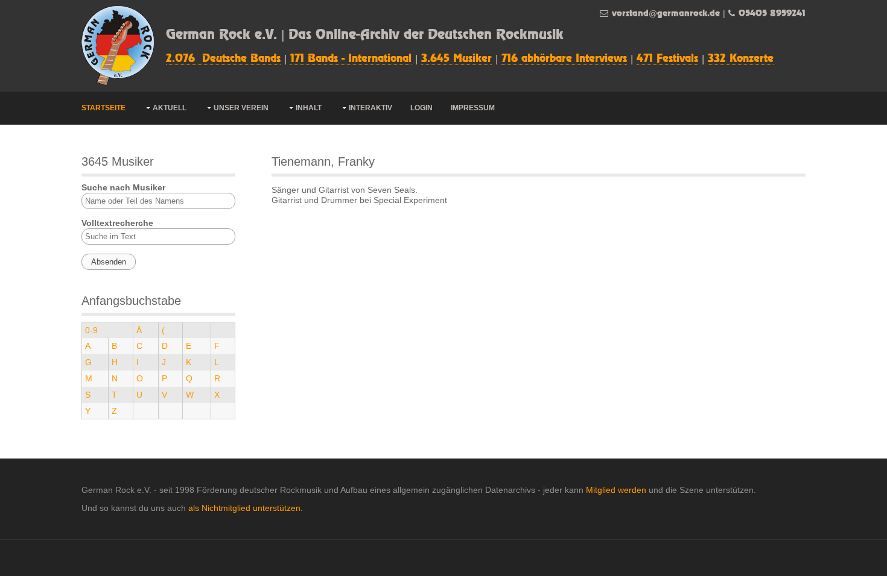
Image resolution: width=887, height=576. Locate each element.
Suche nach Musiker (123, 187)
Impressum (473, 108)
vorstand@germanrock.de (666, 13)
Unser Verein (241, 108)
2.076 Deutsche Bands (223, 59)
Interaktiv (370, 108)
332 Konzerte (741, 59)
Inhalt (309, 108)
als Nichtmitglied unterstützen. (245, 508)
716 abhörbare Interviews (564, 59)
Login (421, 108)
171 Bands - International (351, 59)
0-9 (91, 330)
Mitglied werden (616, 490)
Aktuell (169, 108)
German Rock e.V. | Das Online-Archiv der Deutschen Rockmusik (365, 35)
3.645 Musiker (456, 59)
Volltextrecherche (117, 223)
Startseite (103, 108)
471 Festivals (667, 59)
